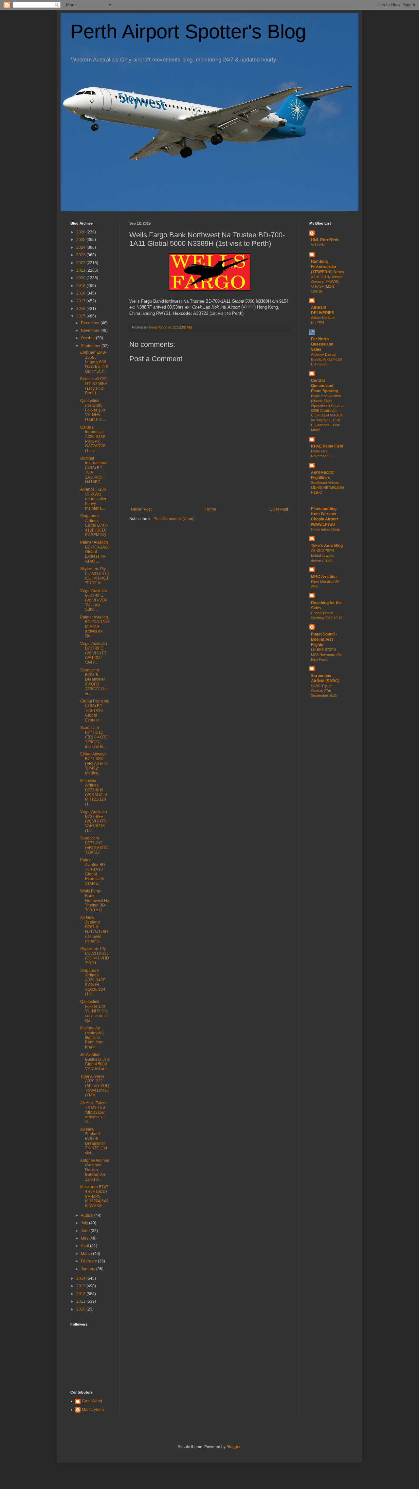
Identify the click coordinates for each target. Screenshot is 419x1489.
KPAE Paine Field (327, 446)
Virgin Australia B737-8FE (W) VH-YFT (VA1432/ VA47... (93, 653)
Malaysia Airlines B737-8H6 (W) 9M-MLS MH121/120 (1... (93, 792)
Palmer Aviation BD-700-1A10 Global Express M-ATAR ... (95, 552)
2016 (81, 308)
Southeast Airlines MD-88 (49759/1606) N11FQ (327, 487)
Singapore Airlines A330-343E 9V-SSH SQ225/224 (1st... (92, 982)
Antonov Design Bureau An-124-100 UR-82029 (326, 359)
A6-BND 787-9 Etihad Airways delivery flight (322, 555)
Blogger (233, 1447)
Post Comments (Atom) (174, 518)
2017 (81, 301)
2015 (81, 316)
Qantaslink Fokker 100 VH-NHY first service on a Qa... (94, 1011)
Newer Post (141, 509)
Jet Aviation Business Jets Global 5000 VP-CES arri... (95, 1061)
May (85, 1238)
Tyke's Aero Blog (327, 545)
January (88, 1269)
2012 (81, 1294)
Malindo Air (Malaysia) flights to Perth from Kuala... (92, 1037)
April (85, 1246)
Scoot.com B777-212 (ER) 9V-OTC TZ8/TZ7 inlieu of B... (94, 737)
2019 (81, 285)
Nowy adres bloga (325, 529)
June (86, 1230)
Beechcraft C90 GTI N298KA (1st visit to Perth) (94, 386)
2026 (81, 232)
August (87, 1215)
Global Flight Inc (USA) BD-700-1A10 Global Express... (94, 710)
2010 (81, 1309)
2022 (81, 263)
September (91, 346)
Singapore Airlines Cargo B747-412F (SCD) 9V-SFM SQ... (94, 525)
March (87, 1253)
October (88, 338)
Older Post (278, 509)
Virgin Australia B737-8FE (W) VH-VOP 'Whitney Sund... (93, 600)
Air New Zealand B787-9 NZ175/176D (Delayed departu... (94, 929)
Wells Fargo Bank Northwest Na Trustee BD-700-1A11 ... (94, 900)
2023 (81, 255)
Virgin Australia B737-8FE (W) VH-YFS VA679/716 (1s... (93, 821)
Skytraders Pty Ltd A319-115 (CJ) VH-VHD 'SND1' (94, 955)
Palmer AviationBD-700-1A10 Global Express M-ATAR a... (93, 872)
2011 (81, 1301)
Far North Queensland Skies (322, 344)
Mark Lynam (93, 1409)
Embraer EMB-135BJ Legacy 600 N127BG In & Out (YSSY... (94, 362)
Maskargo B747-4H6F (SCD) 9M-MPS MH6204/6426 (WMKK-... (95, 1196)
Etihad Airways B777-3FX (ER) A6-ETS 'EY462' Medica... (94, 763)
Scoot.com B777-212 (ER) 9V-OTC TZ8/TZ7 (94, 845)
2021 (81, 270)
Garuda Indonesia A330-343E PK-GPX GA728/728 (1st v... (92, 439)
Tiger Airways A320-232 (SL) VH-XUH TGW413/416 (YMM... (94, 1086)
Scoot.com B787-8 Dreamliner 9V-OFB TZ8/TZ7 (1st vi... (93, 682)
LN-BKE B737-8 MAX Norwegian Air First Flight (326, 654)
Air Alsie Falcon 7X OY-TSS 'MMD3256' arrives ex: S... (94, 1112)
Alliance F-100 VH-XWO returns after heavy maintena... (93, 499)
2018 (81, 293)
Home (210, 509)
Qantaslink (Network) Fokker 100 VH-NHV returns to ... (93, 410)
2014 (81, 1278)
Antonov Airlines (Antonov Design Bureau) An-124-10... (94, 1170)
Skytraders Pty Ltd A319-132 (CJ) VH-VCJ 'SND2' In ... (94, 576)
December (90, 323)
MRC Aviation (324, 576)
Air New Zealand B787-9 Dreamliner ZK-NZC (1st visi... (93, 1141)
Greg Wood (92, 1401)
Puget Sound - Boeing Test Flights (324, 639)
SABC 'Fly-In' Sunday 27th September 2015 (324, 691)
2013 (81, 1286)
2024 (81, 247)
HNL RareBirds (325, 240)
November (90, 330)
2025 (81, 239)
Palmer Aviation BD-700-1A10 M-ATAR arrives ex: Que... (95, 626)
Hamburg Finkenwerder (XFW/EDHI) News (327, 266)
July (85, 1223)
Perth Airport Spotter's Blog (188, 31)
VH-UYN (318, 245)
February (89, 1261)
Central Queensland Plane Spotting (324, 385)
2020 (81, 278)
